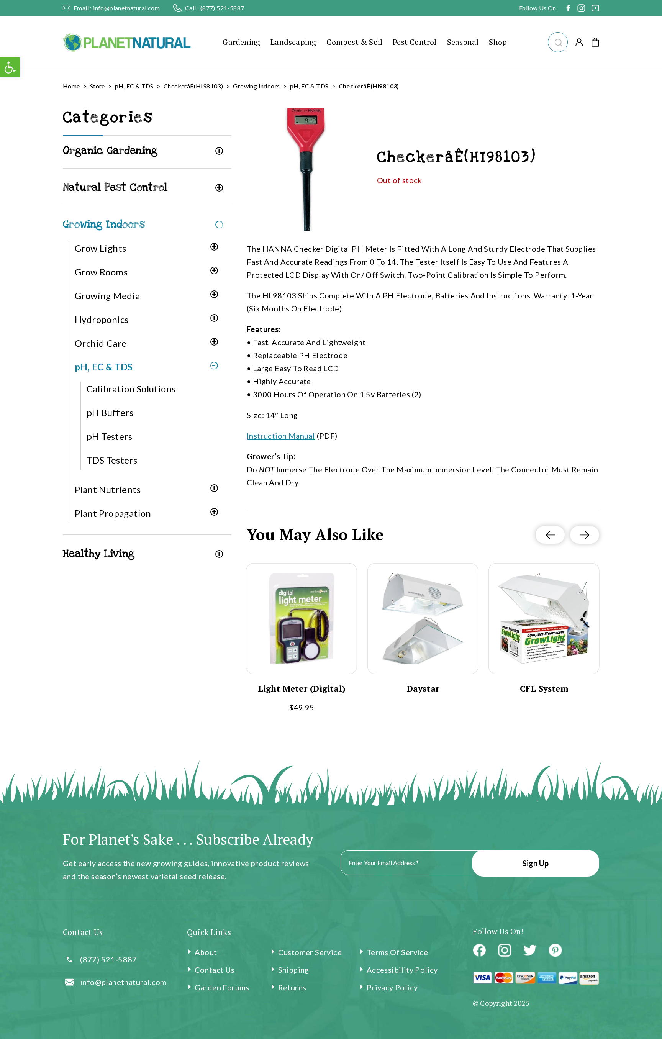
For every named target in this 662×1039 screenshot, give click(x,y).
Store (97, 86)
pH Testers (109, 436)
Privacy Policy (392, 987)
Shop (498, 42)
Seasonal (463, 42)
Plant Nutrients (108, 489)
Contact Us (215, 969)
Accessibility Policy (402, 969)
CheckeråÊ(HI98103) (193, 86)
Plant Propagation (113, 513)
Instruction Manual (281, 435)
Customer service (310, 952)
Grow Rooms (101, 271)
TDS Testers (112, 459)
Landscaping (293, 42)
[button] (558, 41)
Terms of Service (397, 952)
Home (71, 86)
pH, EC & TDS (134, 86)
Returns (292, 987)
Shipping (293, 969)
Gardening (241, 42)
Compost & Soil (354, 42)
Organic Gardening (110, 150)
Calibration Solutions (131, 388)
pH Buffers (110, 412)
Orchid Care (100, 343)
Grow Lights (100, 248)
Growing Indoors (256, 86)
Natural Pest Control (115, 187)
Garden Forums (222, 987)
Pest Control (414, 42)
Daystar (422, 688)
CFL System (544, 688)
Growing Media (107, 295)
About (206, 952)
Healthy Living (99, 553)
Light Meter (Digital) (301, 688)
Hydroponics (101, 319)
